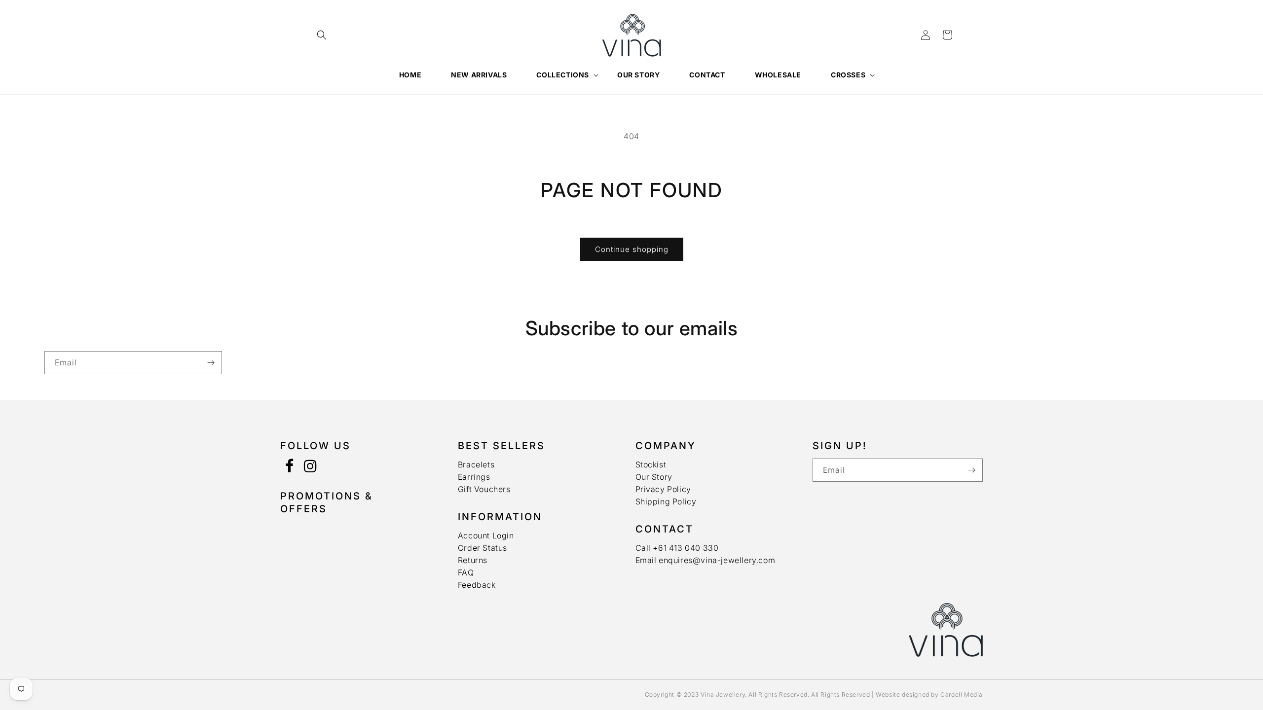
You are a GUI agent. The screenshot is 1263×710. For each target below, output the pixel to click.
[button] (322, 35)
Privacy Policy (663, 489)
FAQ (466, 572)
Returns (472, 560)
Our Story (653, 477)
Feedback (477, 585)
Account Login (486, 535)
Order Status (482, 548)
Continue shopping (632, 249)
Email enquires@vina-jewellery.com (705, 560)
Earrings (474, 477)
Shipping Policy (666, 501)
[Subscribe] (211, 362)
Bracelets (476, 464)
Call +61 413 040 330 (677, 548)
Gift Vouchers (484, 489)
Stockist (651, 464)
